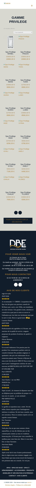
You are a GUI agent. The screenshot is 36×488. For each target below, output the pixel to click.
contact (12, 475)
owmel (29, 482)
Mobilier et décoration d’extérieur (18, 473)
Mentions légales (10, 485)
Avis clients (22, 475)
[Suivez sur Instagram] (20, 212)
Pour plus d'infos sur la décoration (17, 221)
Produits (30, 470)
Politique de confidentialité (23, 485)
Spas (8, 467)
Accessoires (20, 470)
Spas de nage (17, 467)
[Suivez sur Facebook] (16, 212)
